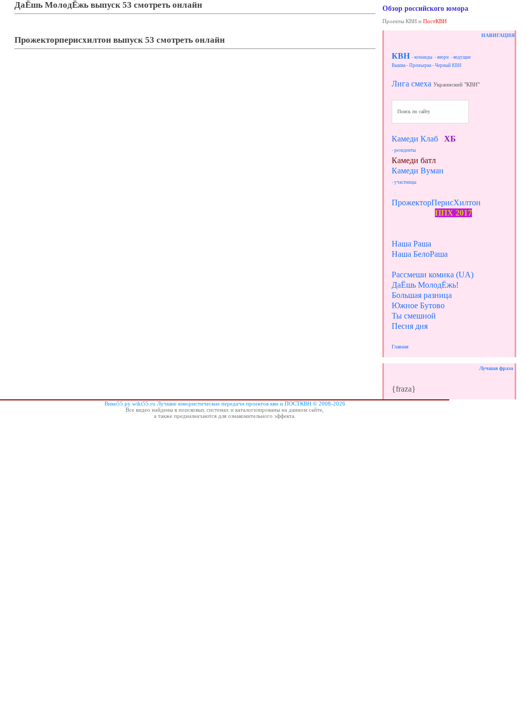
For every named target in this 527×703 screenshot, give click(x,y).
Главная (400, 346)
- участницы (404, 182)
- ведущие (461, 57)
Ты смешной (414, 315)
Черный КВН (448, 65)
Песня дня (410, 326)
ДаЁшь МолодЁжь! (425, 284)
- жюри (441, 57)
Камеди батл (414, 160)
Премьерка (420, 65)
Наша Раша (411, 243)
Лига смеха (411, 83)
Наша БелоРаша (420, 254)
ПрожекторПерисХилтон (436, 202)
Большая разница (422, 295)
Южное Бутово (418, 305)
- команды (422, 57)
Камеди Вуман (418, 170)
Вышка (399, 65)
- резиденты (404, 150)
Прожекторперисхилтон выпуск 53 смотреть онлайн (119, 40)
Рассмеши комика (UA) (432, 274)
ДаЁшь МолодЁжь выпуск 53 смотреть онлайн (108, 5)
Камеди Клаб (415, 138)
